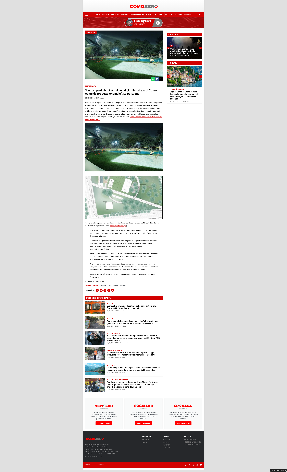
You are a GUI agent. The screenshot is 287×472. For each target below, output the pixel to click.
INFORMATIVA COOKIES (192, 442)
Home (98, 15)
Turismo (178, 15)
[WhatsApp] (97, 290)
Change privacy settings (278, 470)
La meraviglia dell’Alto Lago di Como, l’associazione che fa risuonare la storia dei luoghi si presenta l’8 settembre (133, 369)
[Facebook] (101, 290)
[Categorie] (87, 15)
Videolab (169, 15)
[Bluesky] (112, 290)
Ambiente (110, 350)
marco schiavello (120, 286)
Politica (118, 380)
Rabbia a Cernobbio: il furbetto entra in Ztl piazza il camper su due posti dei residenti (183, 94)
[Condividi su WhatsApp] (153, 79)
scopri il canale (104, 423)
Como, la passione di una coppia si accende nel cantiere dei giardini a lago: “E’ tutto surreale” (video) (184, 50)
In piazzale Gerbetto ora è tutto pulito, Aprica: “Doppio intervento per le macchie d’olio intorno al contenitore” (131, 353)
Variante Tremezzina (154, 15)
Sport (117, 333)
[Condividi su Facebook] (157, 79)
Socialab (124, 15)
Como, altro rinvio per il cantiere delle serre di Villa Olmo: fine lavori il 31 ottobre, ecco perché (132, 307)
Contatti (187, 15)
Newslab (105, 15)
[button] (143, 22)
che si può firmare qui (118, 226)
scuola (125, 380)
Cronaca (115, 15)
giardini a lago (106, 286)
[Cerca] (200, 15)
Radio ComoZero (137, 15)
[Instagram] (104, 290)
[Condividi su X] (161, 79)
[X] (108, 290)
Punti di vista (90, 86)
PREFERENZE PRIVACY (192, 444)
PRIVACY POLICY (190, 440)
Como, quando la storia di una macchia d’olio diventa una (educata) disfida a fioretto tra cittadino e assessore (132, 322)
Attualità (111, 303)
